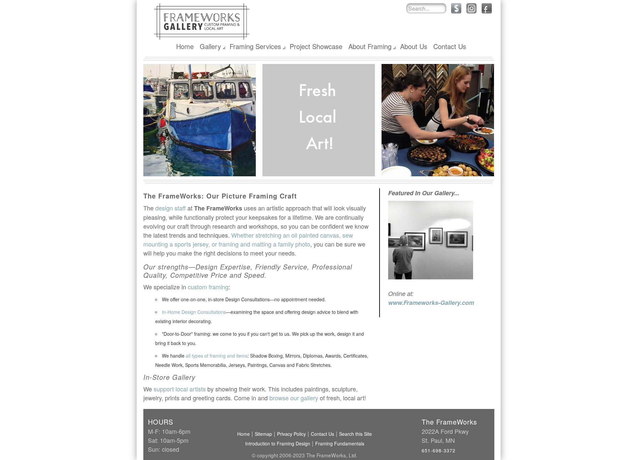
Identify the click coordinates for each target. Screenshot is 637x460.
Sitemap (263, 434)
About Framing (369, 46)
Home (185, 46)
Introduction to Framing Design (277, 443)
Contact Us (449, 46)
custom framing (208, 286)
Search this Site (355, 434)
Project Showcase (316, 46)
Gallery (210, 46)
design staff (170, 207)
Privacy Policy (291, 434)
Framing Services (255, 46)
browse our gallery (293, 397)
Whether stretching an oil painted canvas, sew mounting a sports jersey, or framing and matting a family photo (248, 239)
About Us (413, 46)
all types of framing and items (217, 355)
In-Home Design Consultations (194, 312)
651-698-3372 (439, 450)
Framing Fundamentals (339, 443)
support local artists (180, 388)
